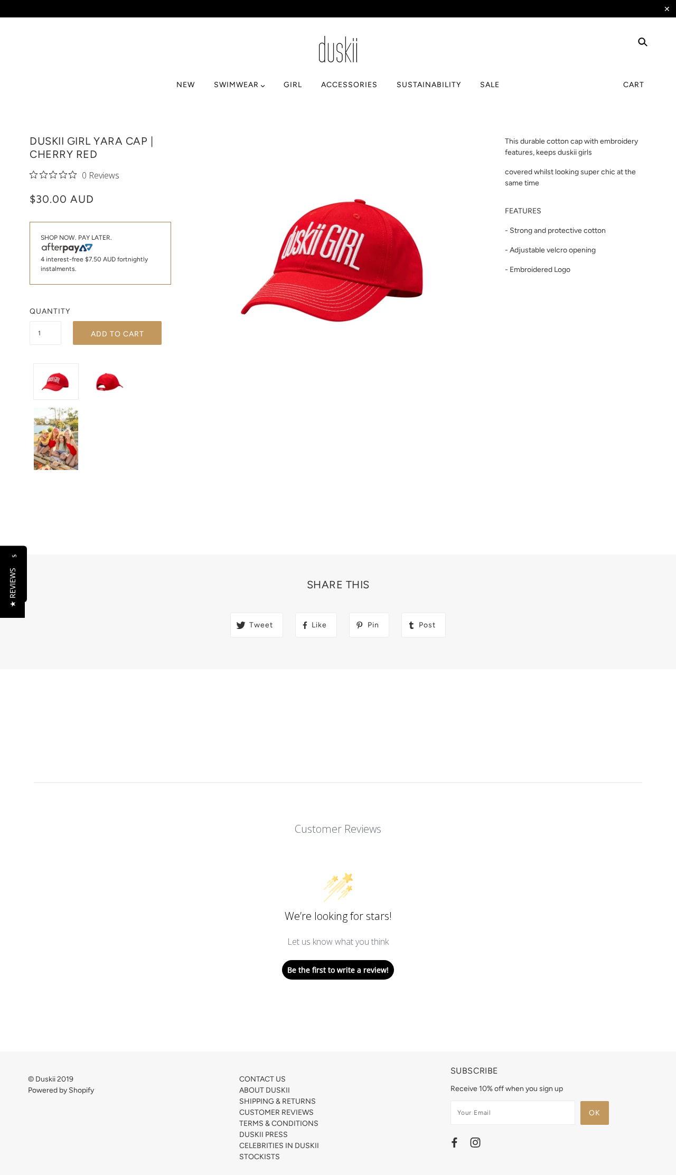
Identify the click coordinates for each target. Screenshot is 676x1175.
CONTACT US (262, 1079)
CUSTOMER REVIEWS (276, 1112)
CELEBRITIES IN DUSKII (279, 1145)
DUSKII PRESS (263, 1134)
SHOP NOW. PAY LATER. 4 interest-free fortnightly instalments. (94, 253)
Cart (633, 84)
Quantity (45, 311)
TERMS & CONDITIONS (278, 1123)
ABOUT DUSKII (264, 1090)
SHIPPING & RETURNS (277, 1101)
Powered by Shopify (61, 1090)
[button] (12, 587)
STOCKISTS (259, 1156)
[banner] (338, 49)
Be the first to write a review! (338, 970)
